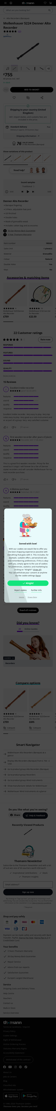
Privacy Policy (32, 597)
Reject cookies (20, 590)
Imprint (21, 597)
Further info (36, 590)
